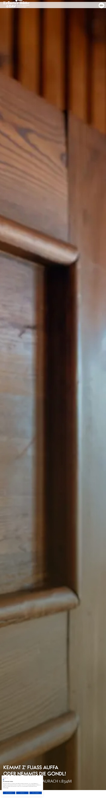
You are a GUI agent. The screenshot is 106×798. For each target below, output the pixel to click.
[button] (5, 778)
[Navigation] (101, 5)
